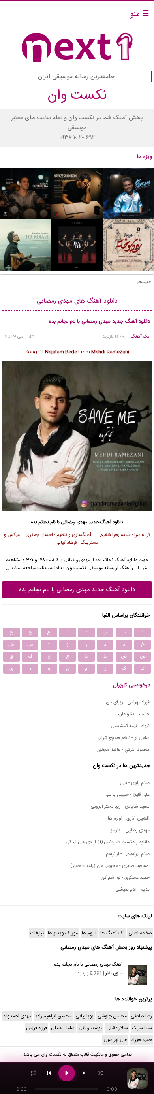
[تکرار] (33, 1073)
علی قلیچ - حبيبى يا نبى (127, 795)
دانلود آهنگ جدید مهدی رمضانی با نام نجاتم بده (77, 590)
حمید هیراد (141, 1040)
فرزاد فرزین (36, 1028)
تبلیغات (37, 933)
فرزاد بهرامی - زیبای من (128, 702)
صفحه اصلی (140, 933)
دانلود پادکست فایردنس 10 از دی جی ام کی (108, 842)
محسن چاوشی (112, 1016)
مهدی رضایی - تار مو (130, 830)
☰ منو (139, 14)
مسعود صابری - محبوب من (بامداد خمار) (110, 866)
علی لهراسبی (115, 1040)
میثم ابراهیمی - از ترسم (128, 854)
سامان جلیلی (63, 1028)
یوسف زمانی (90, 1028)
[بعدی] (84, 1073)
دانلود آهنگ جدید (105, 522)
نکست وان (51, 1054)
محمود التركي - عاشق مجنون (123, 750)
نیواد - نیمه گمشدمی (130, 726)
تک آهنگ (140, 336)
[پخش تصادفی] (100, 1073)
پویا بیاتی (84, 1016)
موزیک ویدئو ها (63, 933)
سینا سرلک (142, 1028)
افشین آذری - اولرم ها (129, 818)
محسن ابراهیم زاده (53, 1016)
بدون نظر (114, 973)
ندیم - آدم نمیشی (132, 889)
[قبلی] (49, 1073)
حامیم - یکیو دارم (134, 714)
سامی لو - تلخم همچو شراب (123, 738)
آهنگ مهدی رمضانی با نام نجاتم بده (88, 964)
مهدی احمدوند (17, 1016)
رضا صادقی (141, 1016)
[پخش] (66, 1073)
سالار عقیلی (117, 1028)
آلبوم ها (89, 933)
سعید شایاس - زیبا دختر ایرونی (120, 806)
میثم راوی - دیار (135, 783)
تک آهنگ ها (112, 933)
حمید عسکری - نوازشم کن (125, 878)
